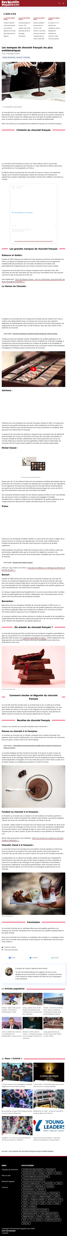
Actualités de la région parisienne (33, 1170)
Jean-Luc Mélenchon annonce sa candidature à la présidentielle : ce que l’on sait (11, 1034)
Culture (13, 947)
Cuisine (7, 947)
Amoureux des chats (29, 1173)
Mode (42, 1203)
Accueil (4, 1151)
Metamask (34, 1203)
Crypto (59, 1183)
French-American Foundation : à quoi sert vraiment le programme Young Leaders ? (46, 1139)
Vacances (38, 1220)
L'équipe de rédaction (10, 1169)
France (34, 1196)
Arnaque (41, 1173)
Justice (25, 1203)
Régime (48, 1216)
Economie (50, 1186)
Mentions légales (8, 1181)
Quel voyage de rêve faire (49, 1213)
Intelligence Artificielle (37, 1200)
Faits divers (41, 1190)
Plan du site (6, 1175)
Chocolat (7, 950)
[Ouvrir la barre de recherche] (59, 3)
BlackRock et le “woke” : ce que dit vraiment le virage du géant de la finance (48, 1112)
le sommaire (13, 107)
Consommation (48, 1183)
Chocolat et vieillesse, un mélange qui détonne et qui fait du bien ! (33, 569)
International (51, 1200)
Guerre (57, 1196)
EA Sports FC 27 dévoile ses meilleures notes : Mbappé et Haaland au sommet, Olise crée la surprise (54, 31)
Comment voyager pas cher (31, 1183)
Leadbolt (5, 1233)
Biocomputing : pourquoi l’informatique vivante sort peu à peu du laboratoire (17, 1112)
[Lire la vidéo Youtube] (33, 369)
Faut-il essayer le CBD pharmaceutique (34, 1193)
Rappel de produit (28, 1216)
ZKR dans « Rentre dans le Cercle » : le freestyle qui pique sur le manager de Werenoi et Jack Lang (32, 1035)
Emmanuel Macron (28, 1190)
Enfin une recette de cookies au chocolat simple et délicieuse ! (32, 839)
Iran (60, 1200)
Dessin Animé (39, 1186)
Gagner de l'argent (45, 1196)
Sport (24, 1220)
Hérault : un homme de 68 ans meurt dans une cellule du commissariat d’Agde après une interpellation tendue (53, 1011)
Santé (56, 1216)
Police (25, 1206)
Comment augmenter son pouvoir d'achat (35, 1176)
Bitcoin (50, 1173)
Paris (49, 1203)
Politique (32, 1206)
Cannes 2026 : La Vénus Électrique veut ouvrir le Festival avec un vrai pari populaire (48, 1085)
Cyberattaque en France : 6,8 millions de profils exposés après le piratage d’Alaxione (24, 29)
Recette (15, 950)
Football (25, 1196)
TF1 (31, 1220)
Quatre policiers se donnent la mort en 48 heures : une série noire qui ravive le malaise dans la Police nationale (39, 31)
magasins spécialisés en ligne (33, 638)
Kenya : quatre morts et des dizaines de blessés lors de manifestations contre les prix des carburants (32, 1011)
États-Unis (26, 1223)
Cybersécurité (27, 1186)
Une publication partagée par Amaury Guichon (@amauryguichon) (33, 240)
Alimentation (50, 1170)
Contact (5, 1187)
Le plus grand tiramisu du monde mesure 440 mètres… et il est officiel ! (52, 1034)
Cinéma (58, 1173)
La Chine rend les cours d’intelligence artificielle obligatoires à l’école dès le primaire (17, 1085)
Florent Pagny (54, 1193)
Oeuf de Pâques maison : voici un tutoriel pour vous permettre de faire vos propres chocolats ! (33, 280)
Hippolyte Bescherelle (39, 968)
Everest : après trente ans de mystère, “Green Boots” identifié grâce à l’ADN (11, 1010)
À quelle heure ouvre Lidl (52, 1220)
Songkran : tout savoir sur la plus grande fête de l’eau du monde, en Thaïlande (16, 1139)
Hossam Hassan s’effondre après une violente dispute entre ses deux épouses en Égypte (10, 29)
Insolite (25, 1200)
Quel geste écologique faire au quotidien (35, 1210)
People (57, 1203)
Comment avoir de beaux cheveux (33, 1180)
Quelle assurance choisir (30, 1213)
